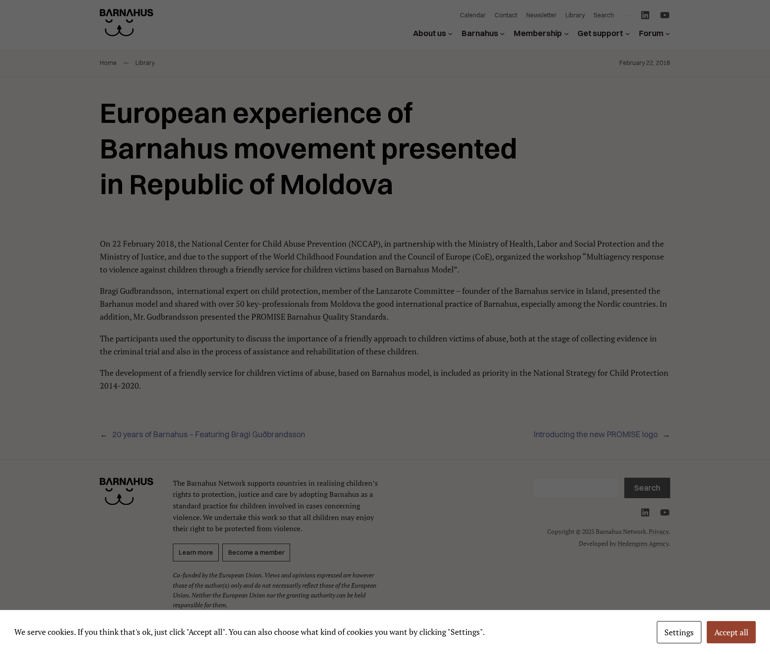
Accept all (731, 632)
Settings (679, 632)
